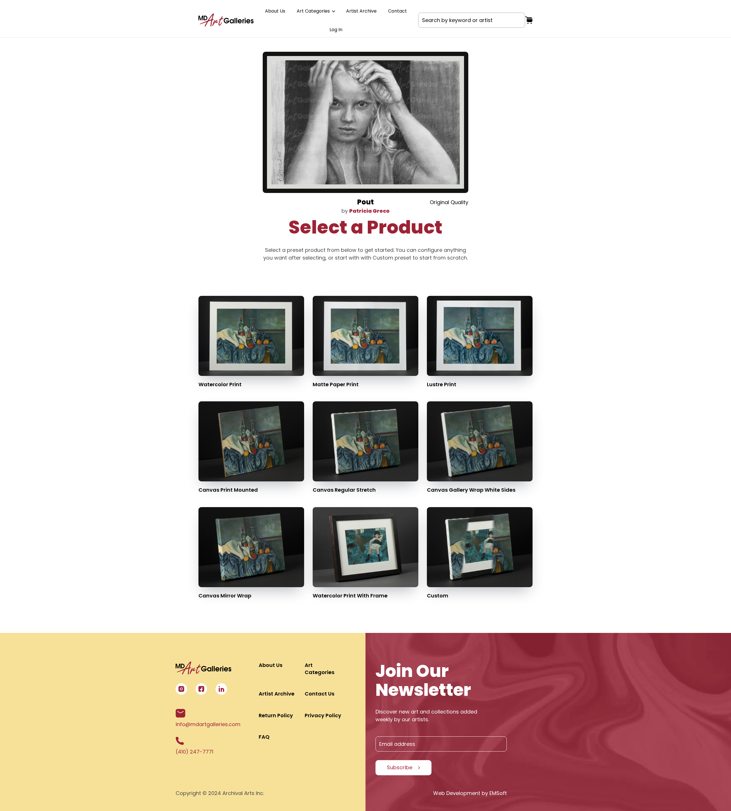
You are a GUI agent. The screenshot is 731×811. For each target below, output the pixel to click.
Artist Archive (361, 11)
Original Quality (449, 202)
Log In (336, 29)
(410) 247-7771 (194, 751)
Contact (397, 11)
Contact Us (319, 693)
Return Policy (276, 715)
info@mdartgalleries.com (208, 724)
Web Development (456, 793)
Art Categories (314, 11)
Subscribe (399, 767)
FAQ (264, 736)
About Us (275, 11)
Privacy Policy (323, 715)
